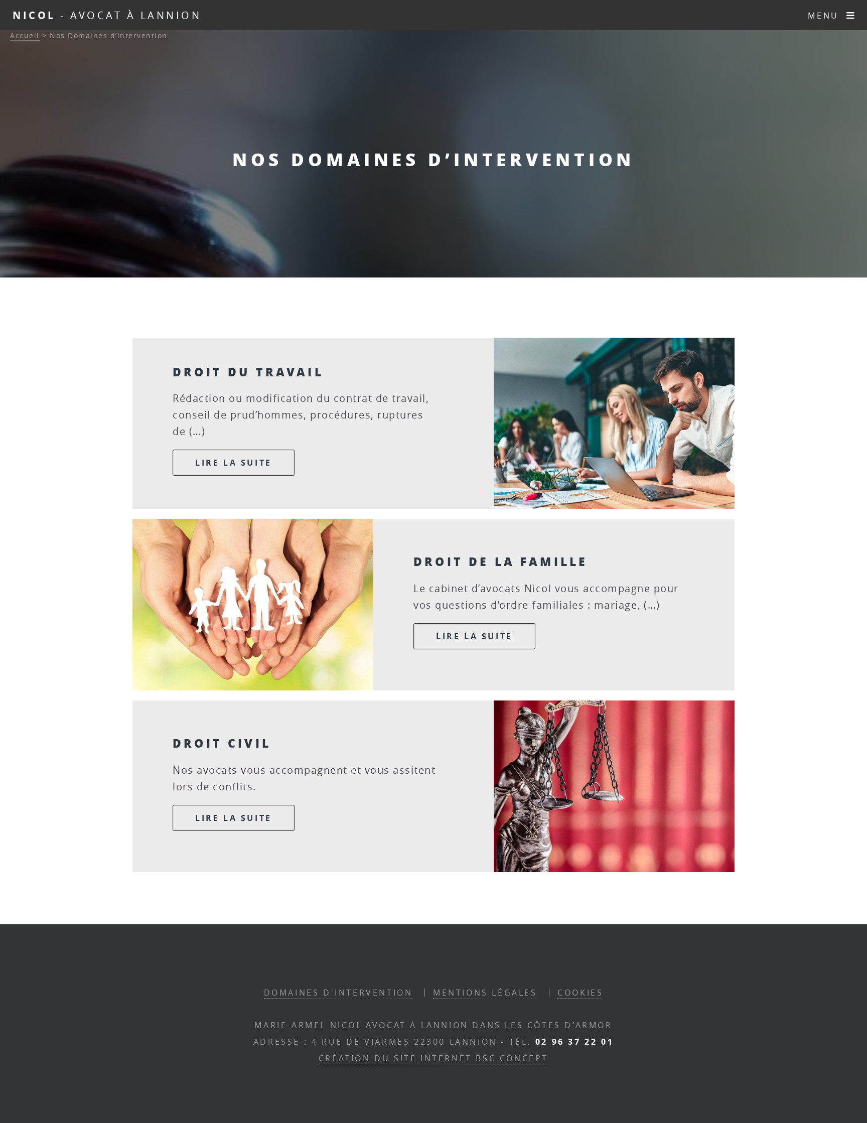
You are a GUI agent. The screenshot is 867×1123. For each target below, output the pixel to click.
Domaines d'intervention (338, 992)
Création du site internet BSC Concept (433, 1058)
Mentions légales (485, 992)
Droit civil (222, 743)
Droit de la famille (500, 561)
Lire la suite (233, 462)
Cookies (580, 992)
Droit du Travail (248, 371)
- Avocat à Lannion (107, 15)
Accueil (25, 35)
